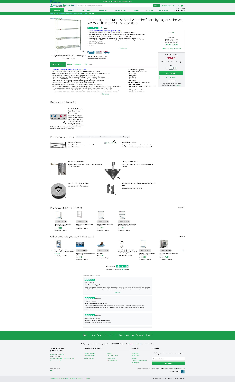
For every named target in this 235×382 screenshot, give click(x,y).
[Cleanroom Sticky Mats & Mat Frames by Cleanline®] (80, 244)
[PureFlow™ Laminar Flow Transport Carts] (164, 244)
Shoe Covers (100, 253)
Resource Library (89, 355)
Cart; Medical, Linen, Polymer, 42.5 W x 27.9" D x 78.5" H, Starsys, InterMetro (65, 250)
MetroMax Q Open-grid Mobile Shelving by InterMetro (63, 225)
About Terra (135, 355)
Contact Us (163, 10)
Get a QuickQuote (112, 355)
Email (169, 45)
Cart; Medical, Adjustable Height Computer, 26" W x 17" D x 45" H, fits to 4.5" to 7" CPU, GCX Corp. (127, 251)
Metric (91, 64)
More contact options (56, 361)
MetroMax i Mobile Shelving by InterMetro (105, 225)
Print (172, 32)
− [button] (167, 68)
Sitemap (87, 378)
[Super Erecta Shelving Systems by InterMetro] (80, 215)
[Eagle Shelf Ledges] (58, 145)
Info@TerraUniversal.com (57, 354)
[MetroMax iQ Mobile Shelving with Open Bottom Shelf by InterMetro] (122, 215)
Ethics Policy (81, 378)
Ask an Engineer (89, 358)
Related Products (74, 64)
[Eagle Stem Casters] (110, 143)
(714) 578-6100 (171, 40)
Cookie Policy (73, 378)
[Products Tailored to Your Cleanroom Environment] (58, 116)
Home (51, 13)
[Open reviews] (101, 28)
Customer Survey (112, 360)
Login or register (167, 6)
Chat (176, 45)
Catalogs (109, 353)
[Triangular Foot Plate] (112, 170)
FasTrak (178, 85)
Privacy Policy (64, 378)
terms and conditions (135, 344)
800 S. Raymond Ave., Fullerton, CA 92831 (62, 358)
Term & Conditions (55, 378)
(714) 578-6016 (180, 10)
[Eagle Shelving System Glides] (58, 191)
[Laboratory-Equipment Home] (62, 5)
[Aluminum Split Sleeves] (58, 168)
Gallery (137, 10)
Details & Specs (58, 64)
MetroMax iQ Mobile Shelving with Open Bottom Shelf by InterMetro (127, 225)
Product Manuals (89, 353)
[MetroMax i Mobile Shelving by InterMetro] (101, 215)
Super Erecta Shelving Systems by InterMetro (84, 225)
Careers (134, 358)
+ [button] (175, 68)
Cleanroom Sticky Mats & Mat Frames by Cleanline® (85, 254)
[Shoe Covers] (101, 244)
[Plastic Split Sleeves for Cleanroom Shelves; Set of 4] (110, 189)
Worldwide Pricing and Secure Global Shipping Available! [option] (117, 1)
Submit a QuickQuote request (171, 49)
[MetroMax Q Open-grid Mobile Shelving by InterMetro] (59, 215)
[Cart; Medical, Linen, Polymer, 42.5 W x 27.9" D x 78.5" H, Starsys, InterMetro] (59, 244)
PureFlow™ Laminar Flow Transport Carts (169, 254)
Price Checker (111, 358)
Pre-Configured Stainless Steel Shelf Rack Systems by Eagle (71, 13)
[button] (84, 52)
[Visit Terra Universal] (55, 1)
